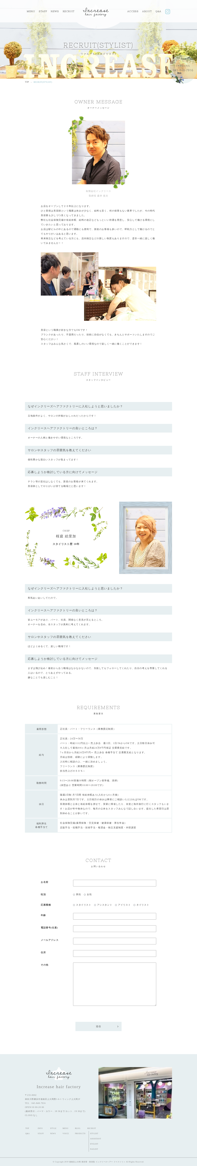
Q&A (158, 11)
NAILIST (94, 1149)
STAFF (43, 11)
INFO (40, 1128)
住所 (43, 952)
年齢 (43, 915)
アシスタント (104, 905)
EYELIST (94, 1144)
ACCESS (133, 11)
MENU (31, 11)
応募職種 (46, 905)
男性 (78, 894)
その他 (44, 965)
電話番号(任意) (49, 927)
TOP (27, 1128)
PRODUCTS (80, 1134)
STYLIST (94, 1134)
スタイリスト (83, 905)
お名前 (44, 882)
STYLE (53, 1128)
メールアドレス (50, 940)
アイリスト (124, 905)
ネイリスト (142, 905)
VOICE (66, 1134)
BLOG (77, 1128)
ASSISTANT (95, 1139)
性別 (43, 894)
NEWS (53, 1134)
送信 (98, 1026)
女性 (89, 894)
